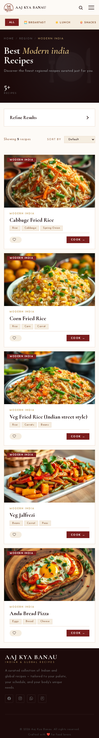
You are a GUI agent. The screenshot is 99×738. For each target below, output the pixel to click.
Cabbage (30, 228)
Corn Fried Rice (28, 318)
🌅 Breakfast (35, 22)
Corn (28, 326)
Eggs (15, 621)
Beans (45, 425)
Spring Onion (51, 228)
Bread (30, 621)
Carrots (29, 425)
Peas (45, 523)
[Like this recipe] (16, 240)
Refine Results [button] (23, 117)
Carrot (41, 326)
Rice (15, 228)
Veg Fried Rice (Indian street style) (48, 417)
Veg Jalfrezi (22, 515)
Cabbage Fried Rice (32, 220)
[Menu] (91, 7)
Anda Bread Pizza (29, 613)
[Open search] (81, 8)
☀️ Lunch (63, 22)
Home (9, 38)
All (12, 22)
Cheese (45, 621)
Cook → (78, 240)
